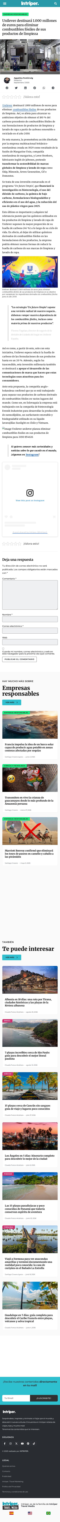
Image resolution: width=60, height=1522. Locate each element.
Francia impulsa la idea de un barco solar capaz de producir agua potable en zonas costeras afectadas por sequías (29, 747)
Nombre (7, 615)
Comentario (9, 579)
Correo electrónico (12, 626)
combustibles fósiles (24, 109)
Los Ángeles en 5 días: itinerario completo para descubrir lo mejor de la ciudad (29, 1157)
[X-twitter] (16, 1443)
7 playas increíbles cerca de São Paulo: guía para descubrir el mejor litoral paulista (27, 1055)
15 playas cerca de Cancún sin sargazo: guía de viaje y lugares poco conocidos (28, 1107)
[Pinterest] (28, 1443)
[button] (4, 3)
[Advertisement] (30, 901)
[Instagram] (10, 1443)
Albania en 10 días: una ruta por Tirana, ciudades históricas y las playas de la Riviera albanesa (28, 1002)
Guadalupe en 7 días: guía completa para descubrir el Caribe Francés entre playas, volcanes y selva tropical (29, 1318)
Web (4, 638)
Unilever (7, 105)
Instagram (32, 454)
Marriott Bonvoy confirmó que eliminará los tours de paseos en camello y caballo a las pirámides (29, 853)
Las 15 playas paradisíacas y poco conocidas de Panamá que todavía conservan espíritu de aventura (25, 1208)
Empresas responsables (15, 14)
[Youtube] (22, 1443)
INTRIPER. (24, 1451)
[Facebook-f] (4, 1443)
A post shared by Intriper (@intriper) (30, 532)
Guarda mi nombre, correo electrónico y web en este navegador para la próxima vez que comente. (28, 653)
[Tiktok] (34, 1443)
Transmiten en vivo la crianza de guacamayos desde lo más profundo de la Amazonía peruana (29, 800)
